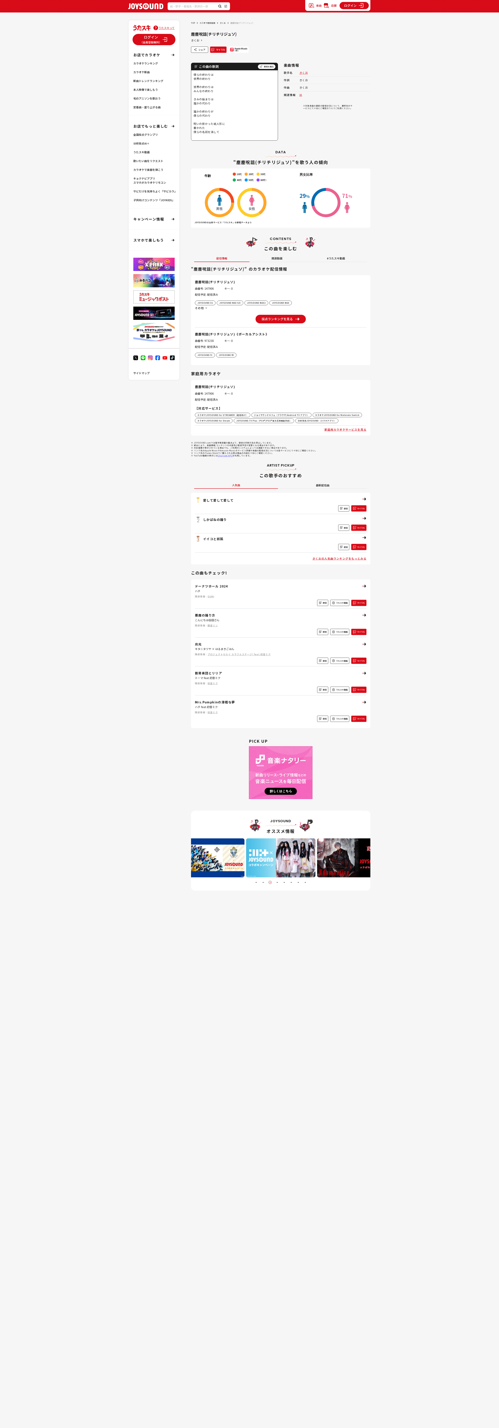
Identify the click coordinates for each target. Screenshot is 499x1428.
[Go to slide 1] (256, 882)
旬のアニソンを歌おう (147, 98)
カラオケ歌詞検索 (207, 23)
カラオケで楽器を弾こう (148, 170)
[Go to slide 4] (277, 882)
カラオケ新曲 (141, 72)
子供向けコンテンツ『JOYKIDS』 (154, 200)
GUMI (211, 596)
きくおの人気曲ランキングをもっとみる (339, 558)
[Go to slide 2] (263, 882)
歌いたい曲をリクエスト (148, 161)
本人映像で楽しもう (145, 90)
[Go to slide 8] (305, 882)
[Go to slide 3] (270, 882)
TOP (193, 23)
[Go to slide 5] (284, 882)
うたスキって (166, 28)
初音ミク (213, 683)
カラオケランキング (145, 63)
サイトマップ (141, 373)
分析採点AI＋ (141, 143)
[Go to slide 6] (291, 882)
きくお (223, 23)
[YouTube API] (225, 455)
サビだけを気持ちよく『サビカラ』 (155, 191)
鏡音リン (213, 625)
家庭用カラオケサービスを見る (345, 429)
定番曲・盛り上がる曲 (147, 107)
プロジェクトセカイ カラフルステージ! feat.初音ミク (239, 654)
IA (300, 95)
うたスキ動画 (141, 152)
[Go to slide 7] (298, 882)
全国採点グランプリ (145, 135)
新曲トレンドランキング (148, 81)
